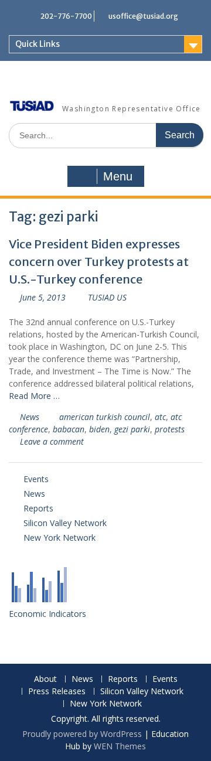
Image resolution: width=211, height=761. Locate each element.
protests (170, 429)
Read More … (34, 395)
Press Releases (57, 691)
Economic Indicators (47, 613)
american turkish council (104, 416)
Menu (117, 176)
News (29, 416)
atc (160, 416)
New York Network (59, 537)
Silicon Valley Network (65, 522)
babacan (68, 429)
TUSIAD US (107, 297)
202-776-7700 (66, 16)
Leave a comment (52, 441)
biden (99, 429)
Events (36, 478)
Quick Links (37, 44)
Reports (38, 508)
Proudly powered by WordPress (82, 733)
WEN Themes (120, 746)
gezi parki (132, 429)
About (45, 679)
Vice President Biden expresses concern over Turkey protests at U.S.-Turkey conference (99, 261)
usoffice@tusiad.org (143, 16)
